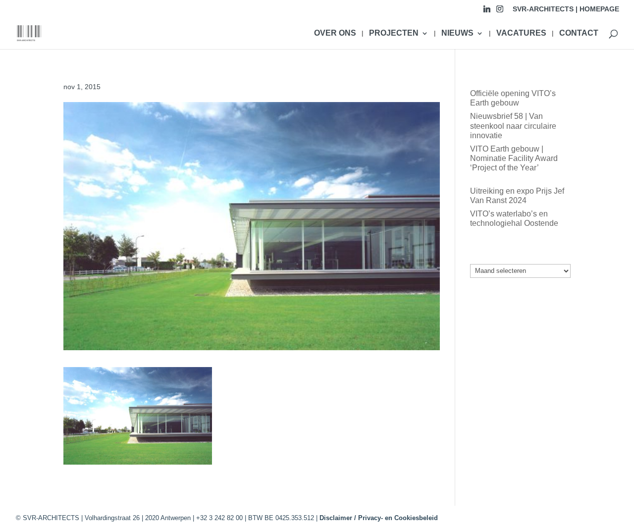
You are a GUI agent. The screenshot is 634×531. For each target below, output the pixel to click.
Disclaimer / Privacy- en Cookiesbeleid (378, 518)
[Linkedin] (487, 11)
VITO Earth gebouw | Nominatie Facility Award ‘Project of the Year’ (514, 158)
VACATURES (521, 33)
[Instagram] (500, 11)
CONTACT (578, 33)
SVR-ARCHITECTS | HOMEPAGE (566, 9)
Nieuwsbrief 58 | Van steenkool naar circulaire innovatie (513, 125)
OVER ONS (335, 33)
